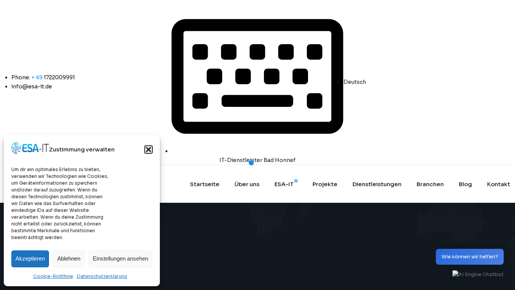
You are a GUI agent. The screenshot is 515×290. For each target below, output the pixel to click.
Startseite (204, 184)
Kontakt (498, 184)
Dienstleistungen (377, 184)
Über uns (247, 184)
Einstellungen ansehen (120, 258)
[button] (148, 149)
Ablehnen (68, 258)
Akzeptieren (30, 258)
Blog (465, 184)
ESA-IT (284, 184)
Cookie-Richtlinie (53, 276)
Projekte (325, 184)
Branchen (430, 184)
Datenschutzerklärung (102, 276)
